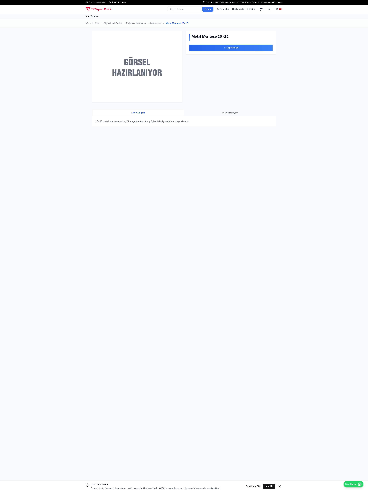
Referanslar (223, 9)
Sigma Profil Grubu (113, 23)
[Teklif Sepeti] (261, 9)
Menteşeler (155, 23)
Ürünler (96, 23)
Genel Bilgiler (138, 112)
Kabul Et (269, 486)
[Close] (279, 486)
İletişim (251, 9)
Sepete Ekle (232, 47)
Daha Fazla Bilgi (253, 486)
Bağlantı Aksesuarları (136, 23)
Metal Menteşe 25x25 (177, 23)
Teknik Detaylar (230, 112)
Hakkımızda (238, 9)
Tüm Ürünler (92, 16)
